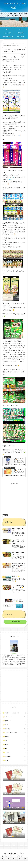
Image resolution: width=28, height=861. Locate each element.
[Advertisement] (14, 498)
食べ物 (5, 515)
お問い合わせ (20, 856)
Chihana (14, 653)
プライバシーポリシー (7, 856)
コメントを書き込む (14, 621)
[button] (25, 456)
